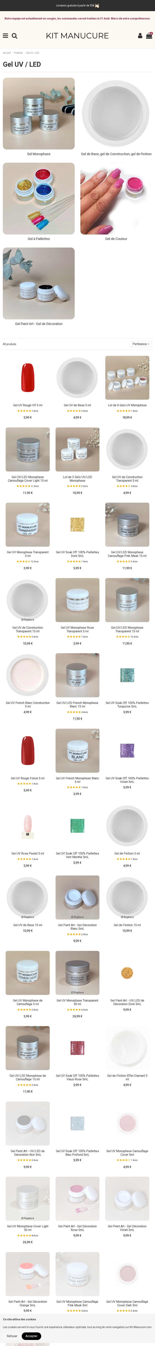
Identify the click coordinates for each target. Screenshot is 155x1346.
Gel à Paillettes (39, 239)
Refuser (12, 1336)
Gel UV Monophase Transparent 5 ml (28, 554)
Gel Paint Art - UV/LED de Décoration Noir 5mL (28, 1152)
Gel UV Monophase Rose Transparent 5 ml (77, 629)
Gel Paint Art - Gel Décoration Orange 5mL (28, 1303)
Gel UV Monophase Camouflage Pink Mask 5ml (77, 1303)
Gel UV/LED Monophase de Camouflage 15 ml (28, 1077)
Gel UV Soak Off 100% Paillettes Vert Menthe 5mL (77, 855)
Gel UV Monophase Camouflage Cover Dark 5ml (127, 1303)
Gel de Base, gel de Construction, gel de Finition (116, 154)
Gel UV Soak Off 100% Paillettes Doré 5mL (77, 554)
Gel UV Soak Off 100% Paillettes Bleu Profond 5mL (77, 1152)
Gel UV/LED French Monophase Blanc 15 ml (77, 704)
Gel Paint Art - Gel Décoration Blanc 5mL (77, 926)
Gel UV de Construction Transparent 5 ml (127, 478)
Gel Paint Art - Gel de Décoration (39, 324)
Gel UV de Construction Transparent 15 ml (27, 629)
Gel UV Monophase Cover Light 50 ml (27, 1228)
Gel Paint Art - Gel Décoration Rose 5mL (77, 1228)
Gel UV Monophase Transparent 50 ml (77, 1002)
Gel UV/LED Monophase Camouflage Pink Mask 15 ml (127, 554)
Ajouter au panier (29, 398)
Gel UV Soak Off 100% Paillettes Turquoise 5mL (127, 704)
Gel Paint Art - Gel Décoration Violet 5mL (127, 1228)
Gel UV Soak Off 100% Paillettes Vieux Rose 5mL (77, 1077)
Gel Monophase (38, 154)
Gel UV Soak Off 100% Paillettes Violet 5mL (127, 780)
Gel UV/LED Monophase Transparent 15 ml (127, 629)
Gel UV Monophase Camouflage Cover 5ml (127, 1152)
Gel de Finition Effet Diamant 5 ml (127, 1077)
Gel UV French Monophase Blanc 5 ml (77, 780)
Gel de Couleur (116, 239)
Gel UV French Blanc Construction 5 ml (28, 704)
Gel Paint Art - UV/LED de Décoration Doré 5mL (127, 1002)
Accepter (31, 1336)
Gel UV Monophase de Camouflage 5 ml (28, 1002)
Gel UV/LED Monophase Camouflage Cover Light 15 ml (28, 478)
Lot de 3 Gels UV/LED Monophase (77, 478)
